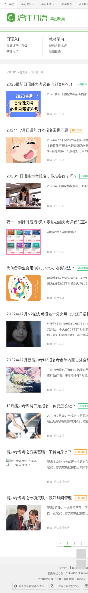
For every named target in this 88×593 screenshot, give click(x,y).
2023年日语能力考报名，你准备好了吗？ (41, 176)
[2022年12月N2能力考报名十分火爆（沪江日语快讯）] (23, 334)
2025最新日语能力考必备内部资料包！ (39, 84)
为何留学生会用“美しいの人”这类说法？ (40, 268)
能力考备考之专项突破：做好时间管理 (39, 498)
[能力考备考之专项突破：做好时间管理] (23, 517)
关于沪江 (64, 567)
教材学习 (56, 39)
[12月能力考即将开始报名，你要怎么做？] (23, 426)
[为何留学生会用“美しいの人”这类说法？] (23, 288)
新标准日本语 (58, 45)
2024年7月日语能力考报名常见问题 (37, 130)
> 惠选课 (22, 72)
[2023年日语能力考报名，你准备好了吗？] (23, 196)
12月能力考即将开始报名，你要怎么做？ (41, 406)
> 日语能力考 (35, 72)
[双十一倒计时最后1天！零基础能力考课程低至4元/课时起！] (23, 242)
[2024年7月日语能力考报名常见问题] (23, 150)
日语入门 (14, 39)
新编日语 (55, 51)
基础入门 (12, 51)
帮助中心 (66, 4)
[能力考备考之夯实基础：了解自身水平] (23, 471)
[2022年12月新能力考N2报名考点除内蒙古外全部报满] (23, 380)
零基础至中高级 (16, 45)
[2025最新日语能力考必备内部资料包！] (23, 104)
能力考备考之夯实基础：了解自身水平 (39, 452)
